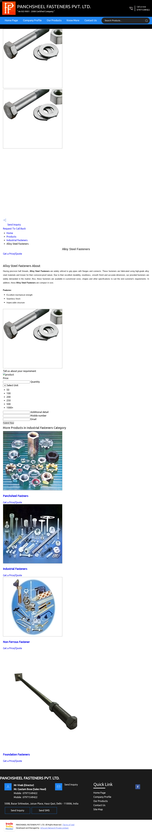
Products (11, 236)
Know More (73, 20)
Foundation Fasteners (16, 754)
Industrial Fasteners (17, 240)
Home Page (11, 20)
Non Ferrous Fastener (16, 641)
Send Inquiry (14, 224)
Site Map (98, 809)
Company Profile (32, 20)
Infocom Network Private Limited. (54, 828)
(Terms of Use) (68, 825)
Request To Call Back (14, 228)
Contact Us (90, 20)
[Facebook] (137, 789)
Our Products (54, 20)
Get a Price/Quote (12, 253)
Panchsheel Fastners (15, 495)
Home (10, 233)
